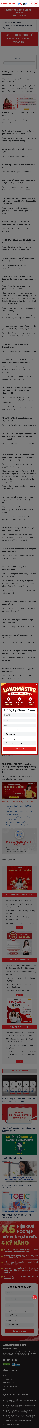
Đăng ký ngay (19, 748)
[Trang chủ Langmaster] (8, 3)
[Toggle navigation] (36, 3)
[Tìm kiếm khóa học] (31, 3)
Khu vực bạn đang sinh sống (13, 730)
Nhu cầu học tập (9, 739)
